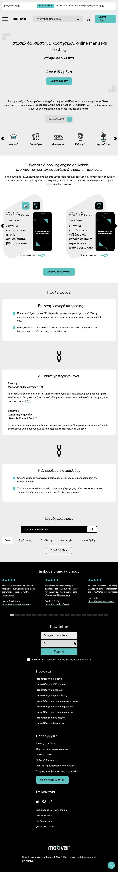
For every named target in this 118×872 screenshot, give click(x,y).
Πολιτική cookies (45, 755)
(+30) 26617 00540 (46, 827)
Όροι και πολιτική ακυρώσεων (52, 749)
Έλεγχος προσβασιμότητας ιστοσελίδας (57, 771)
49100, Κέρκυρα (44, 815)
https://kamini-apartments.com (16, 604)
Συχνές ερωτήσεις (46, 743)
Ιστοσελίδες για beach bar (50, 723)
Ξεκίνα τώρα (102, 19)
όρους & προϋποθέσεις (79, 659)
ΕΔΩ (27, 401)
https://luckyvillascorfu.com (101, 601)
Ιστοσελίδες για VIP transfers (52, 684)
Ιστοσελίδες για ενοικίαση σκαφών (54, 712)
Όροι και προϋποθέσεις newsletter (55, 766)
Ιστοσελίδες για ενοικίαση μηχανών (55, 707)
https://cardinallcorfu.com (57, 604)
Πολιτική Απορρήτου (47, 760)
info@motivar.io (44, 821)
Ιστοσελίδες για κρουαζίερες (51, 695)
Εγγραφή (59, 651)
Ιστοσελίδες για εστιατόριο (50, 718)
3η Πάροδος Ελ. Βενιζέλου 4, (51, 810)
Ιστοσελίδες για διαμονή (49, 679)
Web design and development (79, 857)
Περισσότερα (8, 595)
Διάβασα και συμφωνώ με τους (62, 659)
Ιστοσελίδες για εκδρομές (50, 690)
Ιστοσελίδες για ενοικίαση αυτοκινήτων (57, 701)
